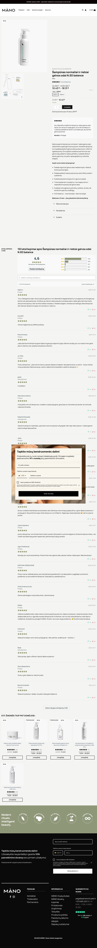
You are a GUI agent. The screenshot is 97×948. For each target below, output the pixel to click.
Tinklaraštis (32, 899)
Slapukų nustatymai (60, 924)
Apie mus (48, 10)
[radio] (55, 94)
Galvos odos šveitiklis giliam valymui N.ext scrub (12, 744)
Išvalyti (91, 90)
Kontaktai (31, 896)
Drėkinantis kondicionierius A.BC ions (12, 788)
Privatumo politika (59, 914)
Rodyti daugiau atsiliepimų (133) (56, 708)
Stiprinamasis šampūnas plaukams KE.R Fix (36, 744)
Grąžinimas (56, 908)
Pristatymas (56, 905)
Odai (28, 10)
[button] (86, 10)
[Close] (83, 446)
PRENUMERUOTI (72, 871)
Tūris (53, 91)
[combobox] (58, 852)
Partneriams (32, 902)
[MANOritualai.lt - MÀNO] (8, 10)
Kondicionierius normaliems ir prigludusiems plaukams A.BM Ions (84, 745)
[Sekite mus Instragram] (14, 897)
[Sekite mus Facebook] (10, 897)
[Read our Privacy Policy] (91, 862)
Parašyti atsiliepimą (37, 269)
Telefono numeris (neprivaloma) (62, 848)
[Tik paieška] (82, 10)
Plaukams (21, 10)
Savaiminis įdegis (37, 10)
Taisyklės (55, 911)
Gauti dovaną (48, 494)
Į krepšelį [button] (12, 757)
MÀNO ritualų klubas (60, 896)
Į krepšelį (67, 107)
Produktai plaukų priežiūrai (61, 69)
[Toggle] (54, 204)
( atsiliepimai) (65, 82)
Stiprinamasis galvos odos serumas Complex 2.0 (60, 744)
